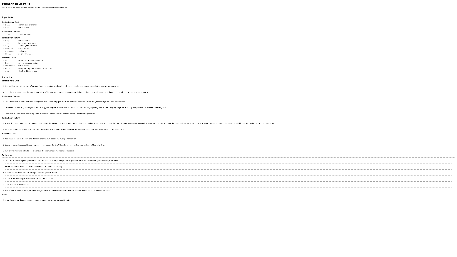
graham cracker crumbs (27, 25)
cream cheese (23, 60)
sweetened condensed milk (28, 63)
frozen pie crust (24, 34)
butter (20, 27)
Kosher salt (22, 51)
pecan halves (23, 54)
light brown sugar (25, 43)
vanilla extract (23, 48)
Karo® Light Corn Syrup (27, 46)
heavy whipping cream (27, 68)
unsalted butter (24, 40)
